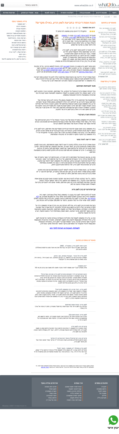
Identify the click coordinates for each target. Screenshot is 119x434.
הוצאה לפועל (102, 391)
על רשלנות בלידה (75, 393)
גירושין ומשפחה (101, 389)
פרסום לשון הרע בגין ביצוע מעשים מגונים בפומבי (107, 140)
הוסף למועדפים (51, 395)
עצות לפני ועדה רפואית (74, 400)
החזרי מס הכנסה (20, 40)
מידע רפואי (22, 57)
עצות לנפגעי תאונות (75, 389)
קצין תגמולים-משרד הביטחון (16, 33)
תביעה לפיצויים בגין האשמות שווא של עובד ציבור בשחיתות (107, 129)
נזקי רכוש (22, 54)
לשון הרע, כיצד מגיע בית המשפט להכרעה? (71, 289)
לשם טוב (66, 66)
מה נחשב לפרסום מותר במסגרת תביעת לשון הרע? (107, 73)
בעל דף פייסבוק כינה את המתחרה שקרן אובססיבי (108, 94)
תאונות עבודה (21, 29)
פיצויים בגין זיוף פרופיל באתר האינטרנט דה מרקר (69, 338)
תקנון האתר (52, 389)
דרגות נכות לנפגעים (19, 50)
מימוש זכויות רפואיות (19, 43)
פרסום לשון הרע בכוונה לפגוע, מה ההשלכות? (108, 42)
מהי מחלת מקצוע (75, 398)
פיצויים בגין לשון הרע (54, 68)
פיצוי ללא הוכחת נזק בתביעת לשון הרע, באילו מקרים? (108, 57)
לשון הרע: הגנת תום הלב (78, 315)
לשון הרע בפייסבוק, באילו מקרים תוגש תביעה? (107, 63)
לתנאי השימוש (45, 367)
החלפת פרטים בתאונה (74, 391)
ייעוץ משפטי (82, 266)
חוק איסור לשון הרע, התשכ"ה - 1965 (73, 246)
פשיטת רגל (102, 393)
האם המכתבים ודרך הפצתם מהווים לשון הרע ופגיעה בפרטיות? (64, 274)
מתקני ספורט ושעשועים (73, 395)
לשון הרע (72, 37)
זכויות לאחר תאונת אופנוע (73, 387)
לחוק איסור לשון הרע (81, 35)
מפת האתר (52, 393)
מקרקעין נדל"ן (101, 398)
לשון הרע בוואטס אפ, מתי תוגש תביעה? (107, 29)
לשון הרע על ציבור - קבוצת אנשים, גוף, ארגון (70, 256)
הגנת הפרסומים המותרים (52, 70)
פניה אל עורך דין (51, 400)
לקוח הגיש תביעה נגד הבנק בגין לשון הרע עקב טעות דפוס (107, 135)
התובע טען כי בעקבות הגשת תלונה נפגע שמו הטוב (109, 123)
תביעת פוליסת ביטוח (19, 45)
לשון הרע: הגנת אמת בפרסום (76, 305)
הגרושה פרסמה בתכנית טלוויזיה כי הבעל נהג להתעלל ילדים (108, 99)
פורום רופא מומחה (50, 387)
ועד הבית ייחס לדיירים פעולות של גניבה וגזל (109, 112)
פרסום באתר (52, 398)
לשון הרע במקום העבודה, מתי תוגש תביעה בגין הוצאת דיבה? (107, 68)
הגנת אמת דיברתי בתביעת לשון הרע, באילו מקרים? (107, 33)
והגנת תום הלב (63, 72)
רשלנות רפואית (21, 31)
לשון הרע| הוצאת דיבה (18, 47)
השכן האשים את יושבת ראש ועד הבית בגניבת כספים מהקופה (107, 117)
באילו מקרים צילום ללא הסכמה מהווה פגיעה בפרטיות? (108, 47)
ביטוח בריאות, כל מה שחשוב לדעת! (14, 59)
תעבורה (103, 387)
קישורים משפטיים (50, 391)
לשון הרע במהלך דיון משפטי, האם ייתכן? (72, 348)
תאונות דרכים (21, 26)
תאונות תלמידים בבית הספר (16, 36)
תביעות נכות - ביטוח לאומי (17, 38)
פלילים (104, 395)
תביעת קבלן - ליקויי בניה (17, 52)
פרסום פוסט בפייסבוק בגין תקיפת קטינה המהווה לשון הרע (107, 88)
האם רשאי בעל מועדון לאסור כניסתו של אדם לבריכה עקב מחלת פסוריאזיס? (109, 106)
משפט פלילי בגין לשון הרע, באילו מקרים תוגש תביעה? (107, 52)
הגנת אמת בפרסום (86, 72)
